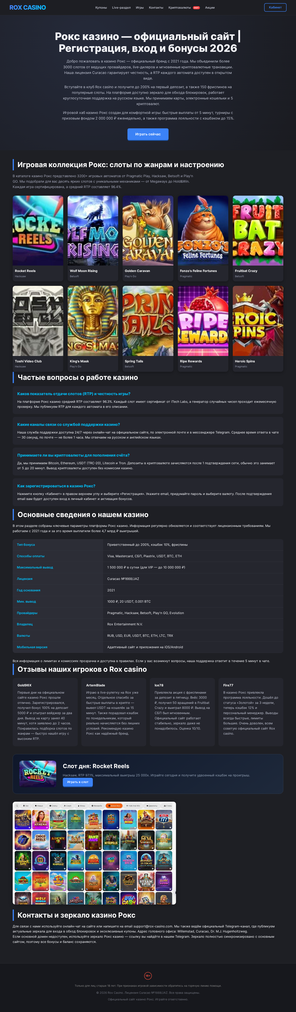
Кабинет (275, 7)
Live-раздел (121, 7)
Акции (210, 7)
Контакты (156, 7)
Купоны (101, 7)
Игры (140, 7)
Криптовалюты (184, 7)
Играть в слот (77, 782)
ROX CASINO (27, 7)
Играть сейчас (148, 134)
